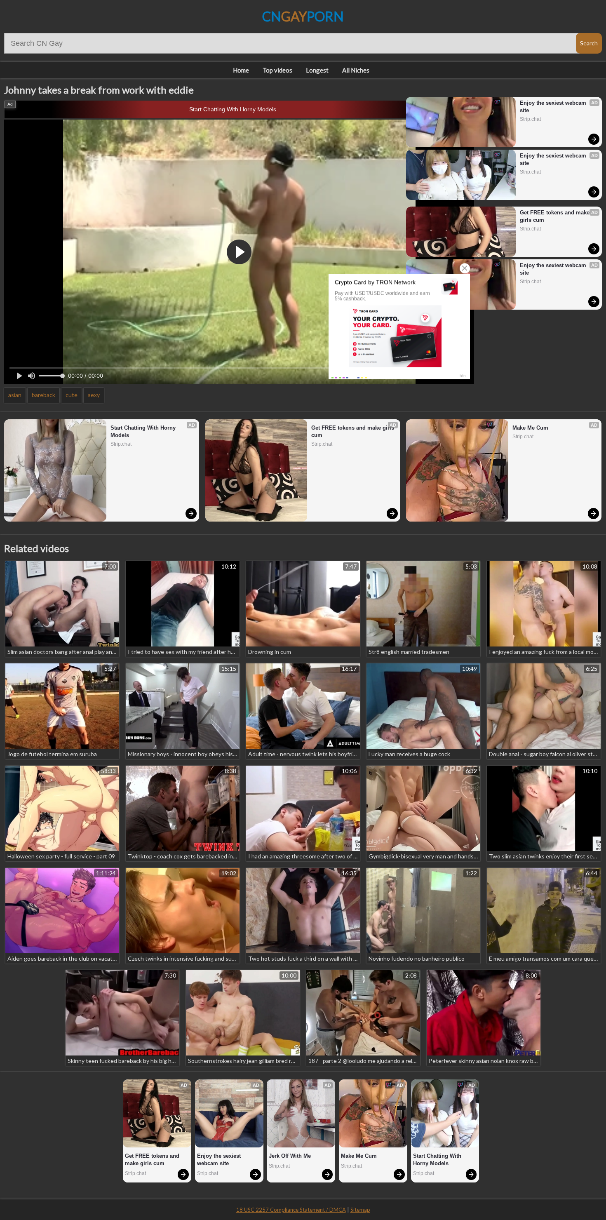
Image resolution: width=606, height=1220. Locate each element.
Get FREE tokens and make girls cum (555, 216)
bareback (43, 394)
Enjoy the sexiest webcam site (554, 106)
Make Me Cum (530, 428)
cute (72, 394)
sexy (94, 394)
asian (14, 394)
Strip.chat (530, 119)
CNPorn (303, 16)
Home (241, 70)
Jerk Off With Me (290, 1156)
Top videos (277, 70)
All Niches (355, 70)
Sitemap (360, 1209)
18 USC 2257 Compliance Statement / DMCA (291, 1209)
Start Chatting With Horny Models (232, 109)
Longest (317, 70)
